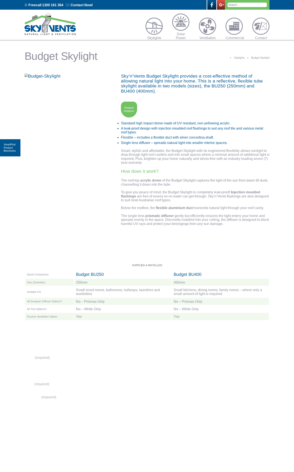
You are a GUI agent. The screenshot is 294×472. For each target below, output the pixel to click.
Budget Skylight (131, 363)
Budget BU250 (90, 274)
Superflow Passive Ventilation (133, 404)
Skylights (154, 37)
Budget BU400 (187, 274)
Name (37, 357)
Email (37, 384)
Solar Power (181, 33)
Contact (261, 37)
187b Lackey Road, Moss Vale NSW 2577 (187, 440)
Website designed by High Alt (212, 459)
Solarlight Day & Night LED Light (131, 388)
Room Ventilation (132, 421)
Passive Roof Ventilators (129, 417)
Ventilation (208, 37)
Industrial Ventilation (133, 428)
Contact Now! (82, 5)
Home (121, 357)
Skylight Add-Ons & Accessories (133, 378)
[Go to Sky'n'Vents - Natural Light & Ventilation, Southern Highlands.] (226, 58)
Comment (40, 397)
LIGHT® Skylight (129, 372)
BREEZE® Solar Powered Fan (133, 398)
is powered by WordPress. (173, 459)
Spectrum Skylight (132, 367)
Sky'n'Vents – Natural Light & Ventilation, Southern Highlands (113, 459)
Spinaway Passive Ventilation (132, 411)
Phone (30, 371)
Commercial (234, 37)
